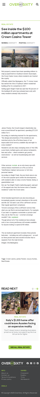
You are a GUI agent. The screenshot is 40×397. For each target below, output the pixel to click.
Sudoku (23, 375)
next (37, 288)
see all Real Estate (20, 347)
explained (15, 217)
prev (33, 288)
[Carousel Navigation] (35, 288)
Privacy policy (6, 379)
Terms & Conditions (8, 377)
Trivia (23, 377)
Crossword (24, 373)
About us (4, 373)
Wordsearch (25, 379)
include (14, 165)
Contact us (5, 375)
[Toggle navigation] (3, 4)
